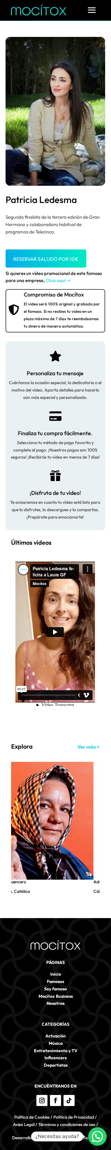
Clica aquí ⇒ (58, 280)
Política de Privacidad (73, 1117)
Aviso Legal (24, 1124)
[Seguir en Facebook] (55, 1100)
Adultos (72, 882)
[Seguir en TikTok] (69, 1100)
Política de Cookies (32, 1117)
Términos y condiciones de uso (66, 1124)
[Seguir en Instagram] (41, 1100)
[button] (97, 1136)
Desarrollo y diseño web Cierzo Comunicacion (55, 1137)
